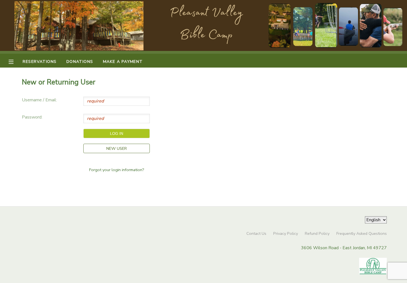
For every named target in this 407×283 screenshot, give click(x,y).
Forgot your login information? (116, 170)
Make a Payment (123, 61)
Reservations (39, 61)
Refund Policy (317, 233)
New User (116, 148)
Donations (79, 61)
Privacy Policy (285, 233)
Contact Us (256, 233)
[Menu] (15, 61)
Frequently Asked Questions (361, 233)
